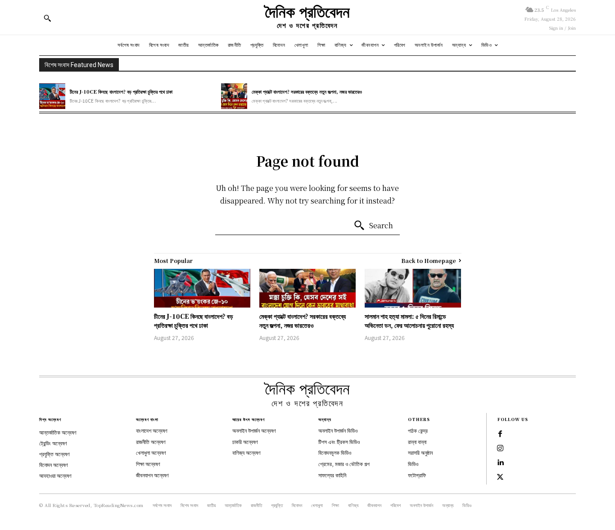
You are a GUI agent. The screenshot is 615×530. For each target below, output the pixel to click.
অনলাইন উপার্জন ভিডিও (337, 430)
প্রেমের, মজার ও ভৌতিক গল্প (344, 463)
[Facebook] (500, 434)
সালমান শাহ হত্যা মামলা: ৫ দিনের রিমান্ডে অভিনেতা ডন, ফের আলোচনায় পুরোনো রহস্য (409, 321)
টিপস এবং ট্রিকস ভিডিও (339, 441)
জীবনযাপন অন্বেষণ (152, 475)
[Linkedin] (500, 463)
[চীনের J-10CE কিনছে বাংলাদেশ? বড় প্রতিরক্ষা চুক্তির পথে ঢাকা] (52, 96)
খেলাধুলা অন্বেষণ (151, 452)
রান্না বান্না (417, 441)
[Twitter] (500, 477)
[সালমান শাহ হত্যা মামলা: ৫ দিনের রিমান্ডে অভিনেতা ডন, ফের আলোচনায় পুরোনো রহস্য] (413, 288)
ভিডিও (413, 463)
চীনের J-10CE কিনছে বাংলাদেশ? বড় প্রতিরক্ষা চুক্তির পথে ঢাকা (121, 91)
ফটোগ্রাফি (417, 475)
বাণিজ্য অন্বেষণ (246, 452)
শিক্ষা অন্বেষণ (148, 463)
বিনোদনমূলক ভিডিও (334, 452)
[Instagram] (500, 448)
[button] (47, 18)
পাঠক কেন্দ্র (418, 430)
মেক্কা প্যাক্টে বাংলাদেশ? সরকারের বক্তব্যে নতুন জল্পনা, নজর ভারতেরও (307, 91)
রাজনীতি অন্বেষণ (151, 441)
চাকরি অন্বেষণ (245, 441)
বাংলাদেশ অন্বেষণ (151, 430)
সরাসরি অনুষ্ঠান (420, 452)
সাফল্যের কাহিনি (332, 475)
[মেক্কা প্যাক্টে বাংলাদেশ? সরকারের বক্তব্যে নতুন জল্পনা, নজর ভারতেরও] (234, 96)
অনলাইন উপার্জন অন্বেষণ (254, 430)
